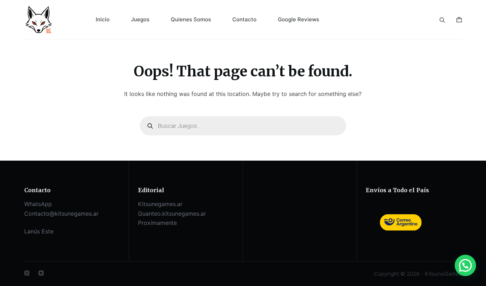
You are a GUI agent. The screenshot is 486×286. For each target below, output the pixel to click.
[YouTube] (41, 273)
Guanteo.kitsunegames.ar (172, 213)
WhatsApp (38, 203)
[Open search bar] (442, 19)
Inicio (103, 19)
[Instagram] (27, 273)
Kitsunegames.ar (160, 203)
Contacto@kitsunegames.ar (61, 213)
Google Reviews (298, 19)
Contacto (244, 19)
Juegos (140, 19)
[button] (465, 265)
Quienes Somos (191, 19)
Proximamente (157, 222)
